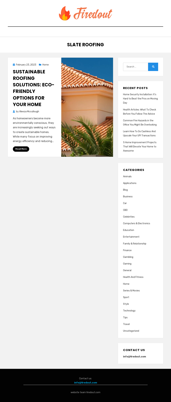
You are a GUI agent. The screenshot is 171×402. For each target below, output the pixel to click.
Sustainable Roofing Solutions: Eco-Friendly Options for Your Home (33, 88)
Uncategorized (131, 330)
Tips (125, 317)
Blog (125, 189)
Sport (126, 297)
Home (45, 64)
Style (126, 304)
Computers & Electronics (136, 223)
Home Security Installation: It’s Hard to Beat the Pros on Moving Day (140, 98)
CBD (125, 210)
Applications (129, 183)
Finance (127, 250)
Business (128, 196)
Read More (21, 149)
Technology (129, 310)
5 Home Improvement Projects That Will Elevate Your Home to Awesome (139, 146)
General (127, 270)
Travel (126, 324)
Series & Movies (131, 290)
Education (128, 230)
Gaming (127, 263)
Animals (127, 176)
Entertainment (131, 236)
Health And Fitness (133, 277)
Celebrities (129, 216)
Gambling (128, 257)
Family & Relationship (134, 243)
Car (125, 203)
